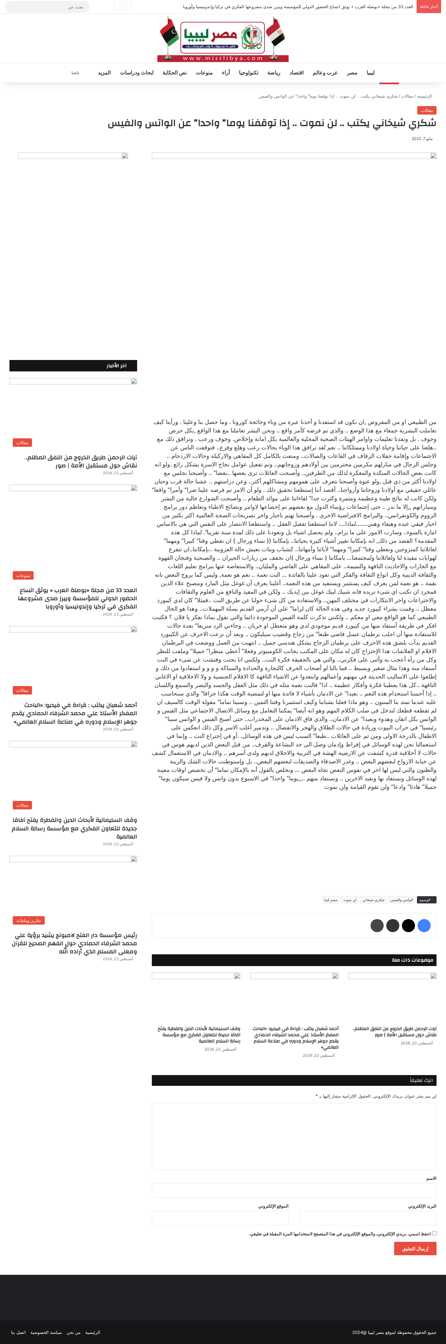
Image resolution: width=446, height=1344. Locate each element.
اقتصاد (297, 72)
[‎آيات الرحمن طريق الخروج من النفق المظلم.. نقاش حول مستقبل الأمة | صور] (392, 998)
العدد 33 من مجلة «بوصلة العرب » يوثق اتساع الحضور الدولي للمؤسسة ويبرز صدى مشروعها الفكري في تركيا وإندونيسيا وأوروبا (298, 6)
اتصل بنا (18, 1332)
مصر (352, 72)
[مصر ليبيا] (223, 38)
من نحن (74, 1332)
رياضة (273, 72)
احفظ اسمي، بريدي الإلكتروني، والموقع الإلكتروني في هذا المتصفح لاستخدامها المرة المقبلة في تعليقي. (340, 1233)
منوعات (204, 72)
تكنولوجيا (248, 72)
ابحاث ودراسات (136, 72)
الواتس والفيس (401, 900)
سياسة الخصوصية (46, 1332)
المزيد (104, 72)
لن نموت (349, 900)
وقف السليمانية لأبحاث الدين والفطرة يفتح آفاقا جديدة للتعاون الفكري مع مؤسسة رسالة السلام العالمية (199, 1034)
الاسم (431, 1178)
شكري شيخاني (373, 900)
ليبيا (371, 72)
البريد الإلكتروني (422, 1206)
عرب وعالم (325, 72)
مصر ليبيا (330, 900)
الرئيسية (425, 96)
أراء (226, 72)
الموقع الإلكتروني (273, 1206)
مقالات (407, 96)
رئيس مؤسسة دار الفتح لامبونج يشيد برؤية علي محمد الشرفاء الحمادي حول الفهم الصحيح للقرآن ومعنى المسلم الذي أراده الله (74, 943)
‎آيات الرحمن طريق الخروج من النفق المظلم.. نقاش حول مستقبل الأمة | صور (395, 1031)
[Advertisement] (294, 842)
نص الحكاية (175, 72)
